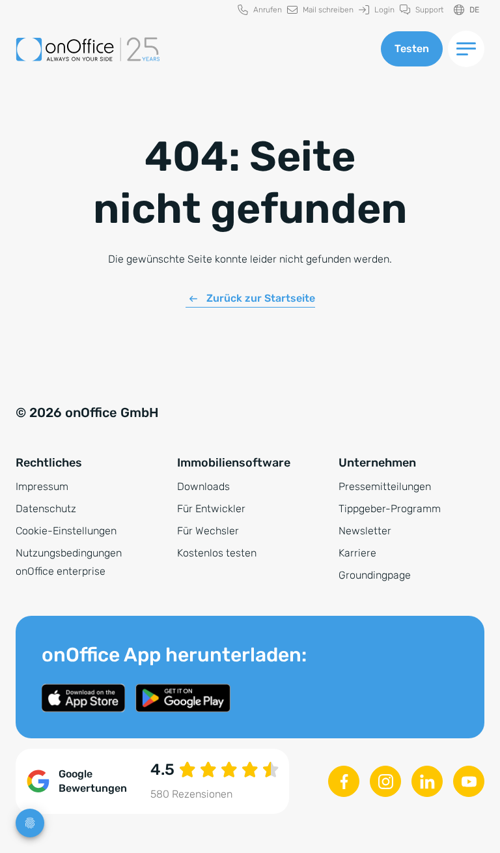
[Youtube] (468, 781)
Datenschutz (46, 508)
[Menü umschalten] (466, 49)
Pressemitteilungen (385, 486)
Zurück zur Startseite (260, 298)
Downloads (203, 486)
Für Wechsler (208, 531)
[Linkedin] (427, 781)
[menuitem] (260, 10)
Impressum (42, 486)
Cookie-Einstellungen (66, 531)
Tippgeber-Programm (390, 508)
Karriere (357, 553)
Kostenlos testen (217, 553)
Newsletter (365, 531)
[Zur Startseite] (190, 49)
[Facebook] (343, 781)
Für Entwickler (211, 508)
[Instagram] (385, 781)
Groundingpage (375, 575)
